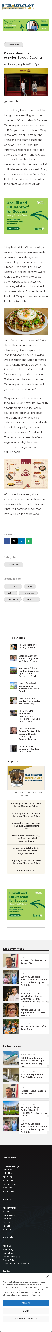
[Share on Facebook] (7, 541)
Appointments (9, 1208)
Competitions (9, 1215)
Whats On (7, 1188)
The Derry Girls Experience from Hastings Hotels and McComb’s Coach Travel (29, 716)
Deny (26, 1311)
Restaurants (14, 45)
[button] (47, 1276)
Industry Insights (30, 1055)
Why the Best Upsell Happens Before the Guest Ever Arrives (34, 1013)
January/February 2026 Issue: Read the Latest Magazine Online (26, 826)
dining (30, 586)
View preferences (26, 1318)
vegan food (31, 599)
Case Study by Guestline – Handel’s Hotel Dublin (29, 749)
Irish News (7, 1177)
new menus (13, 599)
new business (28, 593)
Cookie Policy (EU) (11, 1257)
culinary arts (13, 586)
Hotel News (8, 1173)
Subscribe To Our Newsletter (16, 1264)
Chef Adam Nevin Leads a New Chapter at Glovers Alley (29, 701)
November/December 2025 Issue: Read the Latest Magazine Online (26, 838)
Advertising (8, 1249)
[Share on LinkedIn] (21, 541)
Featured (7, 1219)
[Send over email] (29, 541)
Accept (26, 1303)
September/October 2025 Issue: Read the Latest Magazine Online (26, 850)
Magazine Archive (26, 870)
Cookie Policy (19, 1326)
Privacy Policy (31, 1326)
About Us (7, 1246)
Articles (6, 1211)
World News (8, 1191)
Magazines (8, 1226)
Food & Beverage (11, 1166)
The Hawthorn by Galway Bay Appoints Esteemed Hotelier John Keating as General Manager (29, 734)
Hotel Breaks (8, 1170)
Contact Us (8, 1253)
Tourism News (9, 1184)
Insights (6, 1222)
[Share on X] (14, 541)
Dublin (11, 593)
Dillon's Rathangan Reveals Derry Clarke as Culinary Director (29, 658)
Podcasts (7, 1229)
